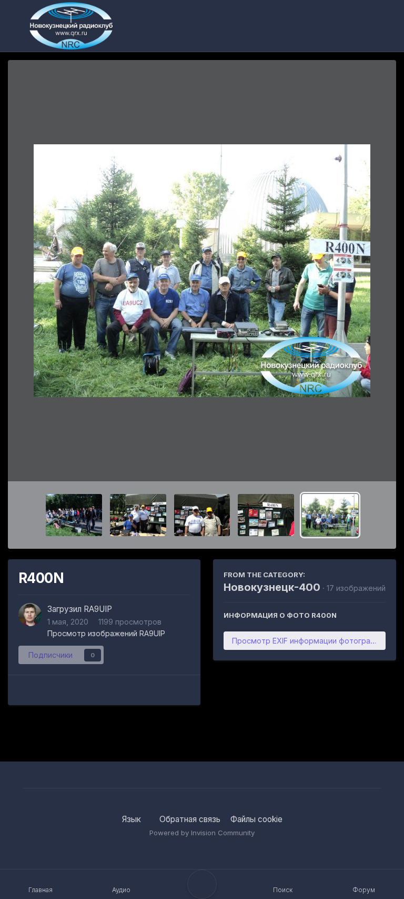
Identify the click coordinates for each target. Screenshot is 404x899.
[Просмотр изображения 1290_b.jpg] (74, 515)
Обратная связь (189, 819)
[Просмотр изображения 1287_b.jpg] (266, 515)
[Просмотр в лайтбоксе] (202, 270)
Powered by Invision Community (202, 832)
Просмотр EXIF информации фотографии (308, 640)
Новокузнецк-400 (272, 587)
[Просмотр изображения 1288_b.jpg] (202, 515)
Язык (132, 819)
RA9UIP (98, 609)
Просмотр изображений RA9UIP (106, 633)
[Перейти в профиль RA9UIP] (30, 614)
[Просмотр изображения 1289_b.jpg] (138, 515)
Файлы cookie (256, 819)
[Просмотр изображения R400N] (330, 515)
